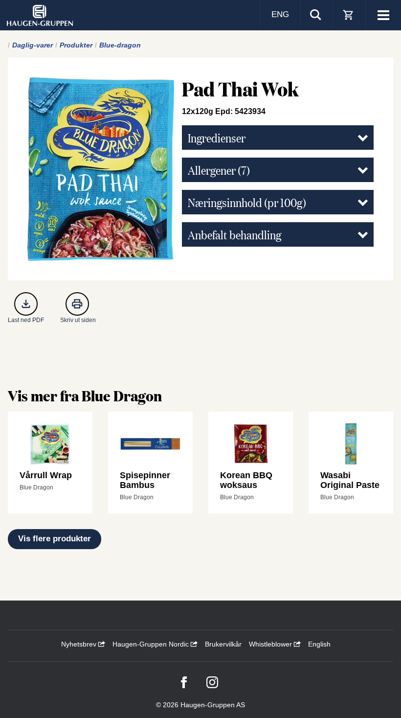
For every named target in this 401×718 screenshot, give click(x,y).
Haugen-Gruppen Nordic (151, 644)
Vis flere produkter (54, 538)
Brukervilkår (223, 644)
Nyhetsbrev (79, 644)
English (319, 644)
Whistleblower (271, 644)
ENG (280, 14)
